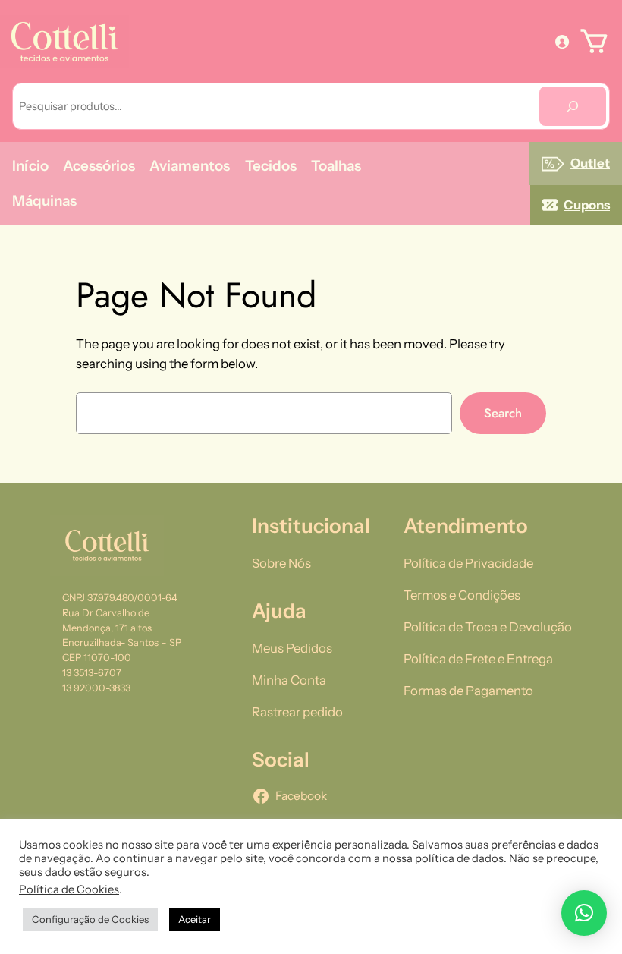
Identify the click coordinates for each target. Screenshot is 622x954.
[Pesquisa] (572, 107)
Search (503, 413)
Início (30, 166)
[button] (584, 913)
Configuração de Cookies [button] (90, 919)
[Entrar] (562, 41)
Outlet (590, 163)
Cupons (587, 205)
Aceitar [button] (194, 919)
